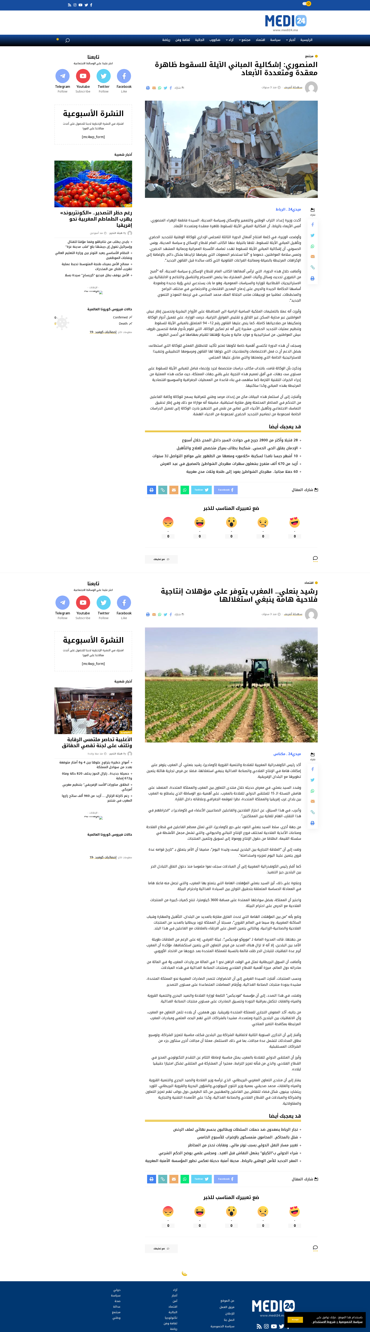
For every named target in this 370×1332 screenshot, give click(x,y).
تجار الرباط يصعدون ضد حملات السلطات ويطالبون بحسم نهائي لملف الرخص (235, 1129)
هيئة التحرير (115, 233)
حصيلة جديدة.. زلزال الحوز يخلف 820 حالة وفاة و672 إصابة (97, 776)
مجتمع (309, 56)
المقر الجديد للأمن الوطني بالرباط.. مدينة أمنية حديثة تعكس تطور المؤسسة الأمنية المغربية (221, 1160)
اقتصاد (308, 582)
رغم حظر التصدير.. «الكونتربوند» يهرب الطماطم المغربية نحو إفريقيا (96, 219)
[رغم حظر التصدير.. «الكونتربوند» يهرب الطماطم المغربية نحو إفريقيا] (93, 184)
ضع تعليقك (159, 559)
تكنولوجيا (126, 732)
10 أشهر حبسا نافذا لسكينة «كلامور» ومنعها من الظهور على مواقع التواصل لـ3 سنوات (225, 455)
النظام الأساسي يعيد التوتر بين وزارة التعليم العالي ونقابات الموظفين (93, 255)
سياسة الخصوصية (350, 1322)
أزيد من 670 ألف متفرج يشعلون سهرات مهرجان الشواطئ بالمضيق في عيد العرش (229, 463)
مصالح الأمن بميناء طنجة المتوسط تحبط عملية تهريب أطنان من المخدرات (97, 266)
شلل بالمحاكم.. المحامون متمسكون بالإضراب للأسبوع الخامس (247, 1137)
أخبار (128, 205)
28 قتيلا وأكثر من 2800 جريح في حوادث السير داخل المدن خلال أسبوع (240, 440)
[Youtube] (83, 81)
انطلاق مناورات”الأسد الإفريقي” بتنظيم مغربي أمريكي (97, 787)
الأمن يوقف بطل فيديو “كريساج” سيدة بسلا (97, 275)
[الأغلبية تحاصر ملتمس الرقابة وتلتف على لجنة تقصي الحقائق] (93, 710)
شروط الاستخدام (324, 1322)
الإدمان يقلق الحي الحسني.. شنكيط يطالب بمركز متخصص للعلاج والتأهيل (237, 448)
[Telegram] (62, 81)
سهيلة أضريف (293, 87)
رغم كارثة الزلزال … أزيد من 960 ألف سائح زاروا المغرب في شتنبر (97, 798)
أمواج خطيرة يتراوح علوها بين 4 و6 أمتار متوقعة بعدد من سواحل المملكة (95, 764)
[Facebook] (124, 81)
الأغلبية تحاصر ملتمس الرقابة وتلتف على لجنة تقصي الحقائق (97, 742)
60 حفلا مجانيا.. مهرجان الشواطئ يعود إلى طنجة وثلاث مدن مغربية (242, 471)
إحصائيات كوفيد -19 (103, 332)
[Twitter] (103, 81)
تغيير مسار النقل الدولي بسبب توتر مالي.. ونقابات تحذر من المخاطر (243, 1145)
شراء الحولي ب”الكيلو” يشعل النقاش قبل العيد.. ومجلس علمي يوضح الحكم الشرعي (228, 1153)
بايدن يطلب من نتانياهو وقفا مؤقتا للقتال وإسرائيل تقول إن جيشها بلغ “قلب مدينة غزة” (99, 244)
